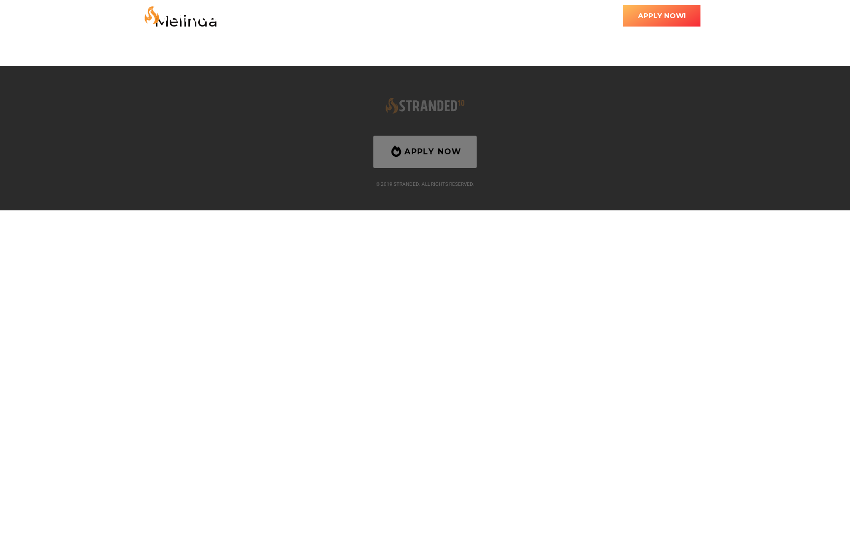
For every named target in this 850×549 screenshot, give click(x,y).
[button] (431, 15)
